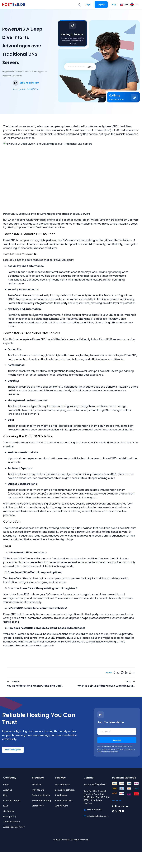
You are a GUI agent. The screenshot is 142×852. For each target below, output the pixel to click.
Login (88, 4)
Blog (114, 4)
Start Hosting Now (13, 750)
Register (101, 4)
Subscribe (117, 740)
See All (115, 801)
